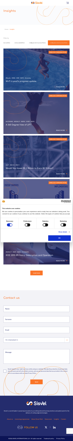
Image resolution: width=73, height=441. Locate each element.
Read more (60, 87)
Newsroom (48, 419)
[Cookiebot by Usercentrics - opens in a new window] (62, 201)
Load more (36, 273)
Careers (63, 419)
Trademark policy (49, 438)
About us (10, 419)
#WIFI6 (23, 121)
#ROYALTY (17, 121)
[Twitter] (46, 427)
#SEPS (22, 78)
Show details (62, 232)
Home (6, 29)
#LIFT (7, 165)
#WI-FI (17, 165)
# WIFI (28, 121)
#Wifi (17, 78)
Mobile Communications (37, 43)
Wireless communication (58, 43)
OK (59, 238)
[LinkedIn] (54, 427)
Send (36, 382)
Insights (12, 29)
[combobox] (5, 340)
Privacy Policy (60, 438)
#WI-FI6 (12, 165)
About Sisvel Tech (37, 419)
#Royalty (8, 78)
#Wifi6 (13, 78)
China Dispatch (20, 43)
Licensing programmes (22, 419)
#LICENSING (9, 121)
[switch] (27, 224)
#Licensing (28, 78)
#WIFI (14, 252)
